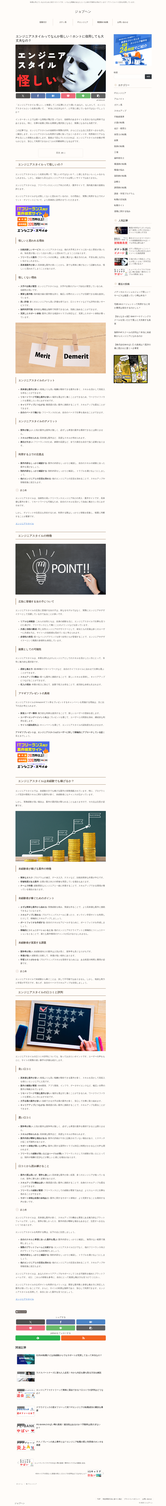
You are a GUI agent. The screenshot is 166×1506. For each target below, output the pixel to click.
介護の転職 (119, 122)
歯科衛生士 (119, 158)
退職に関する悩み (122, 211)
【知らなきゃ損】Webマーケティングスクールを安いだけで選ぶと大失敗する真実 (132, 320)
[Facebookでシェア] (38, 95)
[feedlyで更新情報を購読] (37, 1338)
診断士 (117, 182)
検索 (116, 72)
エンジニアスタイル (25, 524)
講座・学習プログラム (124, 193)
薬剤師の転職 (120, 176)
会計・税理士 (120, 128)
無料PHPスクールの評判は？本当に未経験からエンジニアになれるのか (132, 334)
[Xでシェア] (23, 95)
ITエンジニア (22, 1312)
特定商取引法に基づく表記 (112, 1499)
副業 (116, 140)
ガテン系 (118, 105)
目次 (58, 153)
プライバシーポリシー (132, 1499)
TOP (98, 1499)
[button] (98, 95)
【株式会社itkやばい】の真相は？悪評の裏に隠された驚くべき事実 (132, 346)
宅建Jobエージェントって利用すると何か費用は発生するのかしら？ (132, 306)
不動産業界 (119, 117)
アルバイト (119, 99)
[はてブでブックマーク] (53, 95)
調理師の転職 (120, 187)
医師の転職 (119, 146)
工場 (116, 152)
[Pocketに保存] (68, 95)
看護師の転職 (120, 164)
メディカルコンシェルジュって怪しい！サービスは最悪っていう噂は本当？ (132, 294)
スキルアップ (120, 111)
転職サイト (119, 205)
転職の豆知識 (120, 199)
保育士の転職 (120, 134)
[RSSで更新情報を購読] (83, 1338)
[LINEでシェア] (83, 95)
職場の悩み (119, 170)
